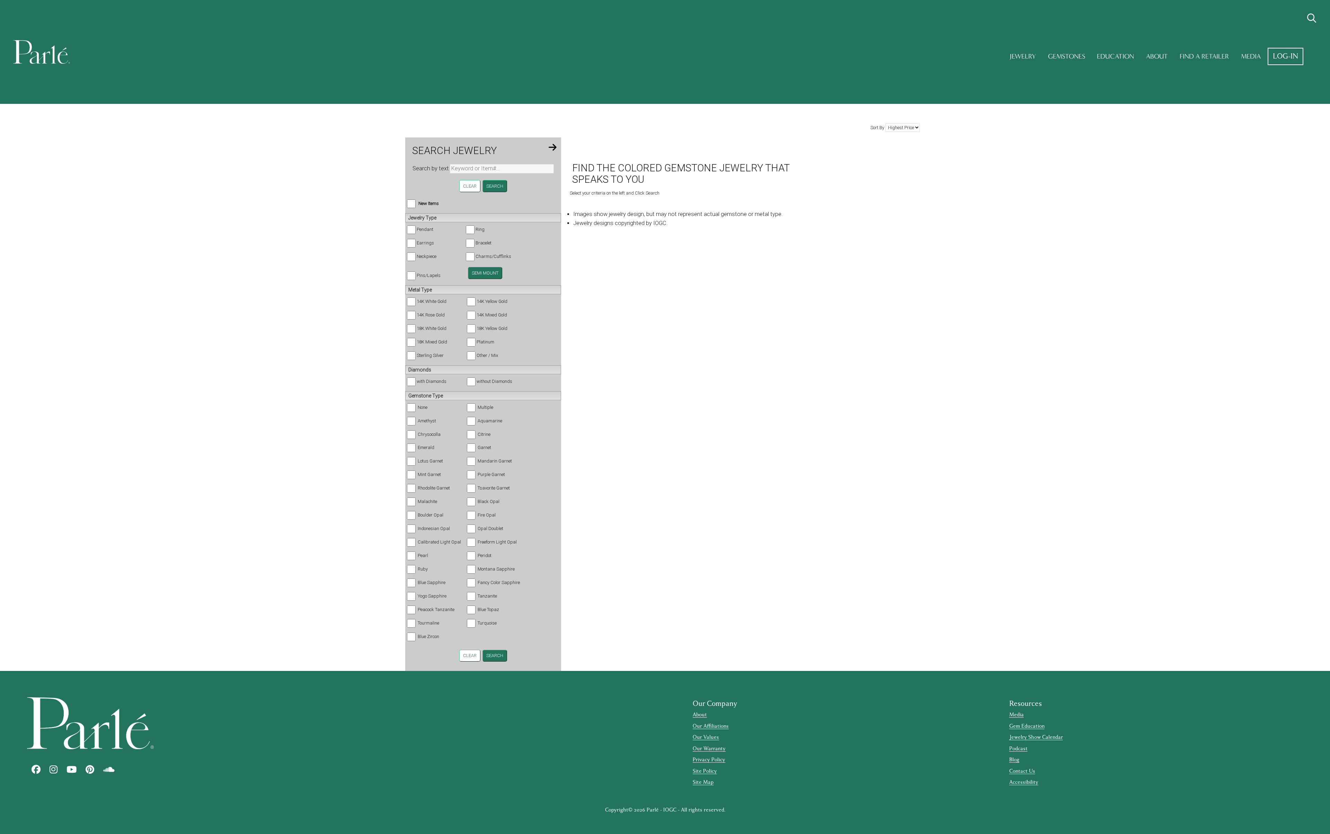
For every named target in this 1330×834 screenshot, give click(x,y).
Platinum (485, 341)
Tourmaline (428, 623)
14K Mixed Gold (492, 314)
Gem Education (1027, 726)
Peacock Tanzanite (436, 609)
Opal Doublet (490, 528)
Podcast (1018, 748)
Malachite (427, 501)
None (422, 407)
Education (1115, 56)
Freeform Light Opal (497, 542)
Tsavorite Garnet (494, 488)
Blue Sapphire (431, 582)
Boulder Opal (430, 515)
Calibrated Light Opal (439, 542)
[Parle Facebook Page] (36, 770)
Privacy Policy (709, 759)
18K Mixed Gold (432, 341)
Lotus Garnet (430, 461)
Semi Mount (485, 273)
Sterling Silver (430, 355)
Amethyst (427, 420)
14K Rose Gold (431, 314)
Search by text (431, 168)
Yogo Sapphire (432, 596)
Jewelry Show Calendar (1036, 737)
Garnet (484, 447)
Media (1251, 56)
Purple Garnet (491, 474)
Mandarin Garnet (495, 461)
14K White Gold (431, 301)
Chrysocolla (429, 434)
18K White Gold (431, 328)
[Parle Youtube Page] (71, 770)
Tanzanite (487, 596)
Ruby (423, 569)
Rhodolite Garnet (434, 488)
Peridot (484, 555)
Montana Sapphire (496, 569)
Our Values (706, 737)
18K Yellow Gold (492, 328)
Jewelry (1023, 56)
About (1157, 56)
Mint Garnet (429, 474)
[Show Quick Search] (1311, 18)
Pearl (423, 555)
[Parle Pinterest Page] (90, 770)
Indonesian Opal (434, 528)
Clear (470, 186)
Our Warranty (709, 748)
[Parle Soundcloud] (109, 770)
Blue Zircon (428, 636)
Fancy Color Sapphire (499, 582)
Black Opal (488, 501)
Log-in (1285, 56)
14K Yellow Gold (492, 301)
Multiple (485, 407)
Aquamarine (490, 420)
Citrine (484, 434)
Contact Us (1022, 771)
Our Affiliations (711, 726)
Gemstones (1066, 56)
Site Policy (705, 771)
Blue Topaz (488, 609)
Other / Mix (487, 355)
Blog (1014, 759)
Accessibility (1023, 782)
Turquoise (487, 623)
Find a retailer (1204, 56)
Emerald (426, 447)
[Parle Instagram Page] (53, 770)
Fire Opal (487, 515)
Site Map (703, 782)
